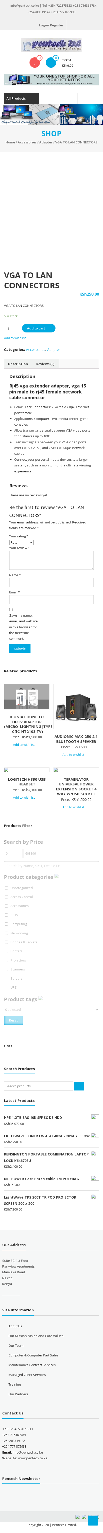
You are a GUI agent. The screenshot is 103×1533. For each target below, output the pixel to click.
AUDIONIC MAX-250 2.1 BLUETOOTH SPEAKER (76, 739)
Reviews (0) (45, 364)
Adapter (45, 142)
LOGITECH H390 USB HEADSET (27, 782)
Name (15, 575)
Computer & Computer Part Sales (33, 1355)
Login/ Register (51, 25)
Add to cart (36, 328)
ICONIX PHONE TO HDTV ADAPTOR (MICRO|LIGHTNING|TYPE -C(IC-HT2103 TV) (28, 724)
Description (18, 364)
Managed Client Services (27, 1374)
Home (10, 142)
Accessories (27, 142)
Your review (19, 548)
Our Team (16, 1345)
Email (14, 592)
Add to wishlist (15, 338)
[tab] (18, 363)
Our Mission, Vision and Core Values (36, 1336)
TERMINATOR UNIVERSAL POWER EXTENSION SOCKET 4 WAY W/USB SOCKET (76, 786)
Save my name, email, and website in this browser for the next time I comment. (23, 627)
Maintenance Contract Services (32, 1365)
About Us (15, 1326)
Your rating (18, 536)
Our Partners (18, 1394)
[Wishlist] (34, 62)
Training (14, 1384)
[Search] (79, 1086)
